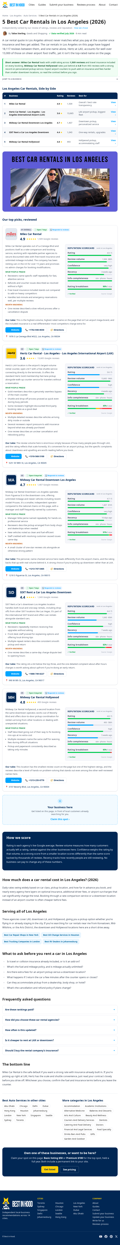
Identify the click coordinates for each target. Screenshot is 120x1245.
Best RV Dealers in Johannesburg (61, 941)
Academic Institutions (95, 1106)
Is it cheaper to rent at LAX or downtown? (29, 1040)
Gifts (92, 1134)
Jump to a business (60, 79)
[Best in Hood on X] (116, 1236)
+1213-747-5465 (34, 568)
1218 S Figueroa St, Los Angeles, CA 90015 (27, 575)
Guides (42, 4)
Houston (24, 1110)
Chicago (24, 1106)
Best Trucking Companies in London (22, 941)
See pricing (69, 1169)
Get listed (49, 1169)
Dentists (103, 1120)
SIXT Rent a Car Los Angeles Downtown (29, 132)
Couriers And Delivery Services (79, 1120)
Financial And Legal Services (78, 1129)
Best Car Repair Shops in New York (21, 935)
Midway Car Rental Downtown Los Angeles (30, 122)
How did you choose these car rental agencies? (32, 1019)
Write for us (98, 1220)
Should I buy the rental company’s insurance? (32, 1050)
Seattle (49, 1115)
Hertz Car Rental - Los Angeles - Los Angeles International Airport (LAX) (27, 113)
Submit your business (61, 4)
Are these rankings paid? (19, 1009)
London (8, 1115)
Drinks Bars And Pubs (74, 1134)
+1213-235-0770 (34, 780)
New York (21, 1115)
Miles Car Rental (17, 103)
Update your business (103, 1217)
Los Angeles (16, 15)
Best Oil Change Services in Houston (61, 935)
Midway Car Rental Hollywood (24, 141)
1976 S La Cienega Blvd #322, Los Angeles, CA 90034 (32, 336)
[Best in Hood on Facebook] (105, 1236)
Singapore (36, 1115)
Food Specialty (104, 1129)
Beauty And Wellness (96, 1115)
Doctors (99, 1124)
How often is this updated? (20, 1030)
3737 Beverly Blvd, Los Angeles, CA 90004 (27, 786)
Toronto (20, 1120)
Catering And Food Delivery (77, 1124)
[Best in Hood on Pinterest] (111, 1236)
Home (5, 15)
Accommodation (72, 1106)
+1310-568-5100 (34, 456)
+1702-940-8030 (34, 329)
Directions (57, 329)
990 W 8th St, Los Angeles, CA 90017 (24, 680)
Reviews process (86, 4)
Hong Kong (9, 1110)
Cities (32, 4)
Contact (113, 4)
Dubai (45, 1106)
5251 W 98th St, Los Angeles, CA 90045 (26, 463)
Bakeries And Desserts (101, 1110)
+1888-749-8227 (34, 673)
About (102, 4)
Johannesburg (40, 1110)
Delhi (35, 1106)
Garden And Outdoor (74, 1138)
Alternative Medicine (74, 1110)
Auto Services (30, 15)
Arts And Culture (72, 1115)
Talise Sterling (18, 33)
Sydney (7, 1120)
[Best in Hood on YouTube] (100, 1236)
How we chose (81, 27)
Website (13, 329)
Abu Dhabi (9, 1106)
